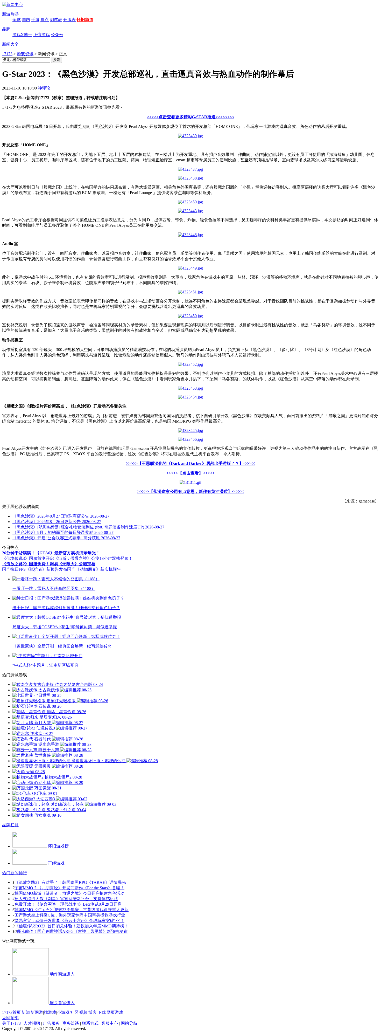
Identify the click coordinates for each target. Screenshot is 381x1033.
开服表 (69, 19)
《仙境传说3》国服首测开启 (28, 558)
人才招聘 (32, 1023)
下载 (101, 1012)
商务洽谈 (70, 1023)
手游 (35, 19)
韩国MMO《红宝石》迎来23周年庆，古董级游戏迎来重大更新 (72, 909)
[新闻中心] (12, 4)
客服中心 (109, 1023)
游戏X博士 (22, 34)
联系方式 (90, 1023)
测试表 (56, 19)
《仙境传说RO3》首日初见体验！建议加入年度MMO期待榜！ (71, 926)
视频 (83, 1012)
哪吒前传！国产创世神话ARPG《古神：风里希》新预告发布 (72, 931)
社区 (74, 1012)
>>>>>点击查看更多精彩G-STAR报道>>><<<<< (190, 117)
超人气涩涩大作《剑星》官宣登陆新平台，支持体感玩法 (66, 899)
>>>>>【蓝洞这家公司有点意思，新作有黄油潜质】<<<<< (190, 491)
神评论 (44, 88)
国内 (26, 19)
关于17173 (11, 1023)
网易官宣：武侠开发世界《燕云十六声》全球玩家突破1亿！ (69, 920)
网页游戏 (115, 1012)
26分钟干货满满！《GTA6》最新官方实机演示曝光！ (51, 553)
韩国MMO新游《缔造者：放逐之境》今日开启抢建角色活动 (69, 893)
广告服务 (51, 1023)
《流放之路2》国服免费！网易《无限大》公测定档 (48, 564)
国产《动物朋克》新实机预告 (94, 569)
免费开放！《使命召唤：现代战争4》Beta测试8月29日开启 (68, 904)
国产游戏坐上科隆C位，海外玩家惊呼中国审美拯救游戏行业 (70, 915)
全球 (16, 19)
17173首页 (11, 1012)
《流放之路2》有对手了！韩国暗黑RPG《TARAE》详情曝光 (70, 882)
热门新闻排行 (14, 873)
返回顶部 (10, 1018)
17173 (7, 54)
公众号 (57, 34)
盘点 (44, 19)
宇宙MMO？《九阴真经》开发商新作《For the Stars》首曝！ (69, 888)
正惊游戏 (41, 34)
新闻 (26, 1012)
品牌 (6, 29)
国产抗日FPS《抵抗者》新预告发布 (34, 569)
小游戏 (63, 1012)
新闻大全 (10, 44)
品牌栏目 (10, 825)
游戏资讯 (25, 54)
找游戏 (50, 1012)
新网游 (37, 1012)
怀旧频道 (85, 19)
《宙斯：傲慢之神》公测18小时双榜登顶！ (93, 558)
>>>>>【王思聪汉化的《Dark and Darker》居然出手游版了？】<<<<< (190, 463)
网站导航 (129, 1023)
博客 (92, 1012)
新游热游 (10, 14)
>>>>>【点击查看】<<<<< (190, 473)
